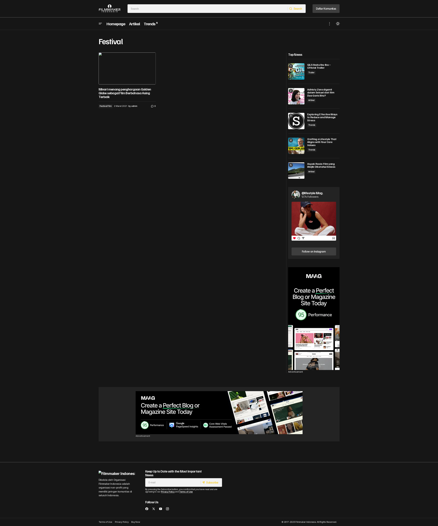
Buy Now (135, 522)
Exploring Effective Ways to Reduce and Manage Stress (322, 117)
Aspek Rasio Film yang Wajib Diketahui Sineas (321, 165)
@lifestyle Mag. (312, 193)
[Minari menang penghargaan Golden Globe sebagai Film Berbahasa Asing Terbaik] (127, 68)
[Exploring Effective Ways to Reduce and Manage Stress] (296, 121)
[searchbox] (208, 8)
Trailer (311, 72)
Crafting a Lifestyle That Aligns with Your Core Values (321, 142)
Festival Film (106, 106)
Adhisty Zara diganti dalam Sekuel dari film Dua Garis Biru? (320, 92)
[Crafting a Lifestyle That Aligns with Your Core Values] (296, 146)
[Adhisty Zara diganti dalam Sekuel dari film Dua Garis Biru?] (296, 96)
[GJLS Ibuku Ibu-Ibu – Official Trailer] (296, 71)
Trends (311, 125)
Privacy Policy (168, 491)
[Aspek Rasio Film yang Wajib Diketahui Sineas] (296, 170)
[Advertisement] (314, 318)
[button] (100, 24)
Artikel (311, 100)
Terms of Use (186, 491)
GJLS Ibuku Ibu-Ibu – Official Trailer (319, 66)
